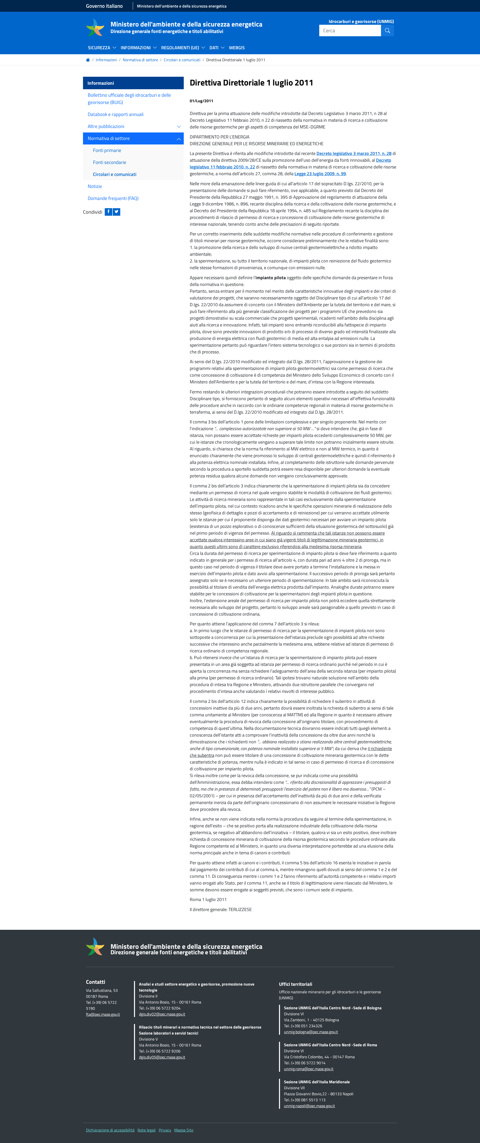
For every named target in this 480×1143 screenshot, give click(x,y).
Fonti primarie (107, 150)
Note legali (147, 1130)
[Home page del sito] (95, 27)
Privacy (165, 1130)
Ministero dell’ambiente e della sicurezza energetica (181, 6)
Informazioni (106, 60)
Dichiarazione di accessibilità (110, 1130)
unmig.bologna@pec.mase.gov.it (311, 1032)
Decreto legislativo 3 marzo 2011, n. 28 (354, 153)
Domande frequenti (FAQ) (113, 198)
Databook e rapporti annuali (116, 114)
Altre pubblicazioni (106, 126)
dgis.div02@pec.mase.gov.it (162, 1014)
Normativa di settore (140, 60)
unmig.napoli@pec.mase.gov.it (309, 1106)
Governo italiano (104, 6)
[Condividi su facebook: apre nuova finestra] (108, 212)
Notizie (95, 186)
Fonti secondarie (109, 162)
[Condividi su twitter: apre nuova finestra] (116, 212)
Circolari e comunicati (182, 60)
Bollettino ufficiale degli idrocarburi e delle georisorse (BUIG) (129, 98)
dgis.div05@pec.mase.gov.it (162, 1057)
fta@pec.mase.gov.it (103, 1014)
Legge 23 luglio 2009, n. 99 (320, 173)
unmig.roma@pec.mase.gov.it (309, 1069)
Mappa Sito (183, 1130)
